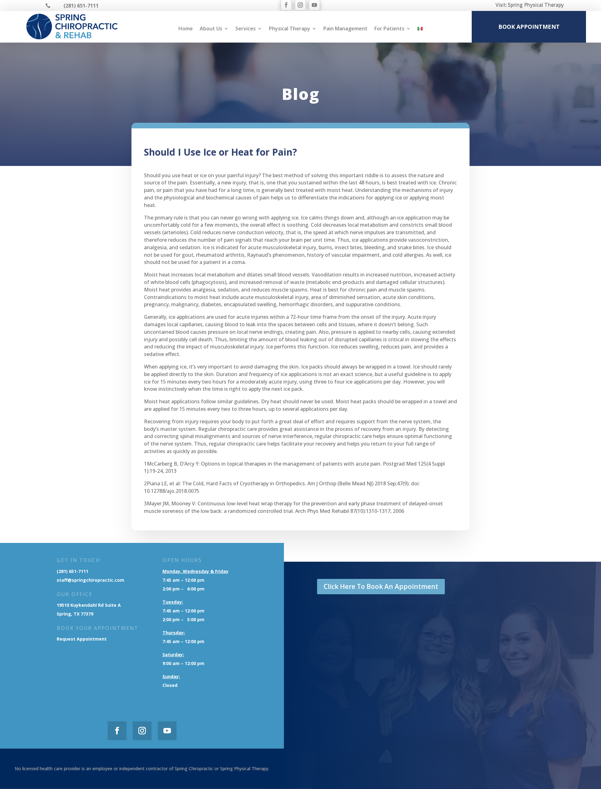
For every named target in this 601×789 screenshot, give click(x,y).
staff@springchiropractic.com (90, 580)
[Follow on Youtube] (314, 5)
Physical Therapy (289, 29)
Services (245, 29)
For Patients (389, 29)
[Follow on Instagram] (300, 5)
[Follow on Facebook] (286, 5)
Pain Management (345, 29)
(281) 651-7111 (72, 571)
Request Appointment (82, 639)
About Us (211, 29)
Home (185, 29)
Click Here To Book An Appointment (381, 586)
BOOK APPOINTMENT (529, 26)
